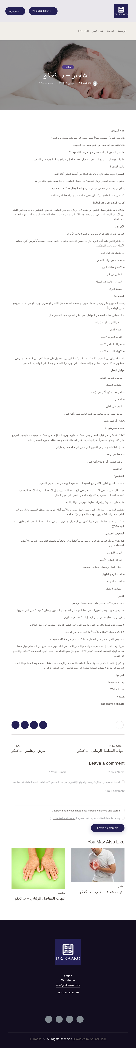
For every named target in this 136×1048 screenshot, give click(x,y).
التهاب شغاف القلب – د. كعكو (102, 892)
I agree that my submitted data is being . (85, 818)
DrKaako (36, 1039)
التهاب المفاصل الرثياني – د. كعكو (40, 898)
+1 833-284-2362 (68, 992)
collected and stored (64, 818)
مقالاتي (68, 67)
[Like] (120, 725)
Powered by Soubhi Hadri (90, 1039)
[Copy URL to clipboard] (15, 725)
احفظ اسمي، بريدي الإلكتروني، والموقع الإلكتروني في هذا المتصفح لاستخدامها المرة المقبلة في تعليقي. (66, 782)
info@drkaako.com (68, 985)
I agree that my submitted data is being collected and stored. (86, 810)
